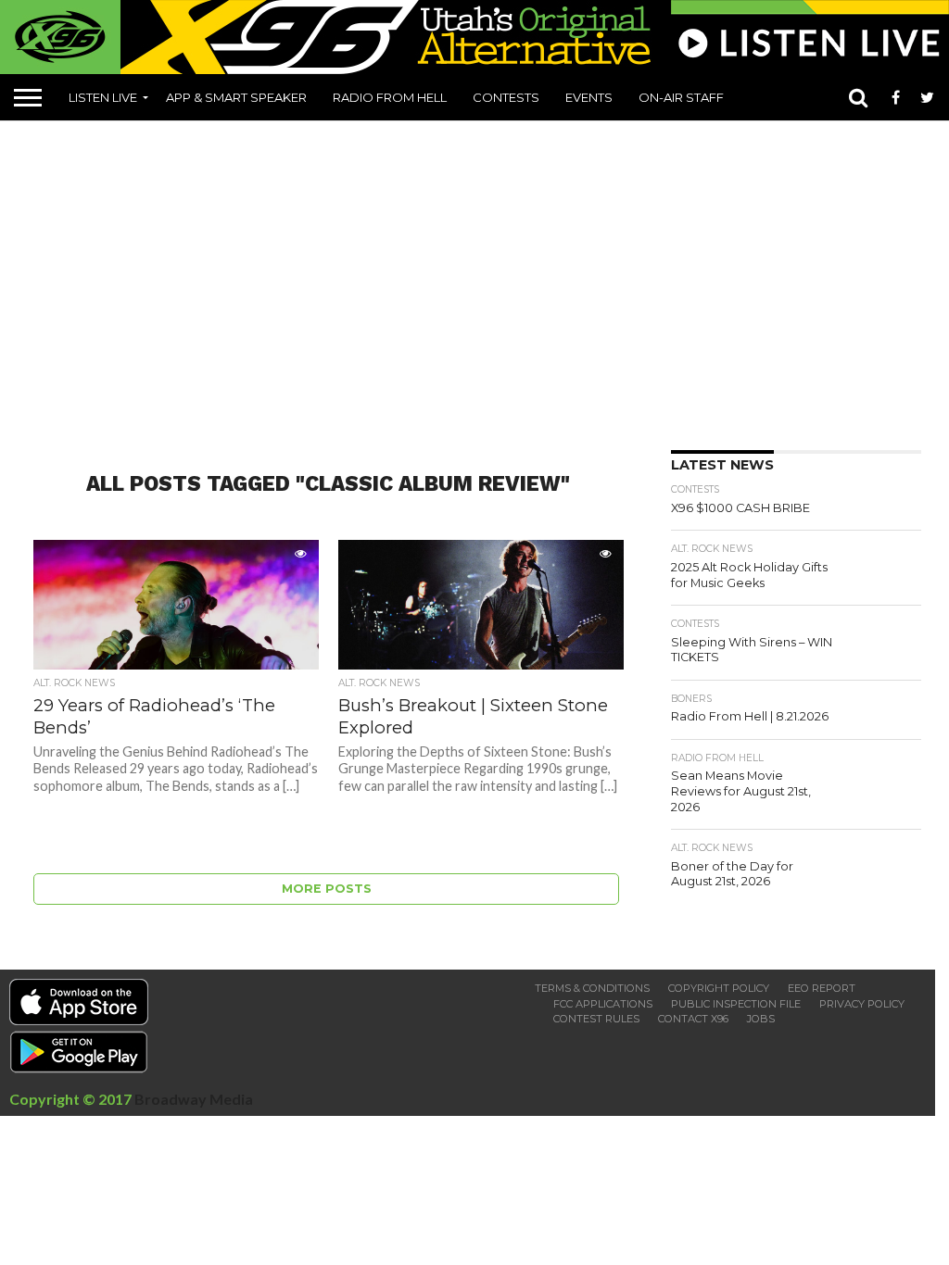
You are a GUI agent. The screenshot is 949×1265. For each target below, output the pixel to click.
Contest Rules (596, 1018)
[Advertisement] (481, 278)
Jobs (761, 1018)
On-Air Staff (681, 97)
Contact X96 (693, 1018)
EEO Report (821, 988)
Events (589, 97)
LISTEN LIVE (103, 97)
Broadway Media (193, 1099)
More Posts (327, 889)
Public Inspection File (736, 1003)
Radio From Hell (390, 97)
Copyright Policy (718, 988)
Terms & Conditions (592, 988)
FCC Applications (602, 1003)
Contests (506, 97)
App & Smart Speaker (236, 97)
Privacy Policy (862, 1003)
